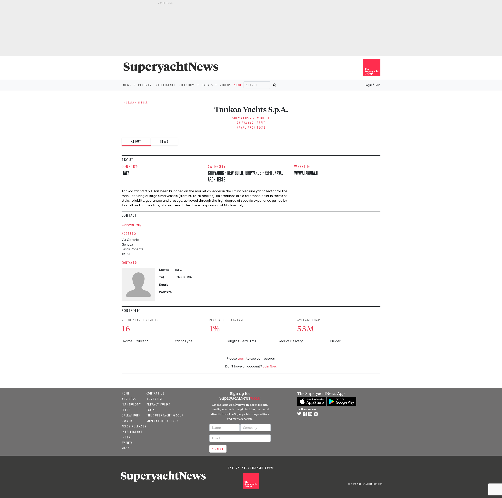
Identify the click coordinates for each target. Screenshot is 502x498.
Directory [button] (187, 85)
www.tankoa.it (306, 173)
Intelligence (165, 85)
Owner (127, 421)
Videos (225, 85)
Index (126, 437)
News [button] (128, 85)
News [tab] (164, 141)
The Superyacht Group (165, 415)
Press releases (134, 426)
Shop (238, 85)
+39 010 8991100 (186, 277)
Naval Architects (251, 127)
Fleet (126, 410)
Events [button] (208, 85)
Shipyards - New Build (251, 118)
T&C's (150, 410)
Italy (125, 173)
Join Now (269, 366)
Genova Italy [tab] (131, 225)
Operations (131, 415)
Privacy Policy (158, 404)
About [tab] (136, 141)
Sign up (218, 449)
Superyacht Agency (162, 421)
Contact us (155, 393)
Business (129, 399)
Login (242, 358)
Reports (144, 85)
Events (127, 442)
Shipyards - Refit (251, 122)
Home (126, 393)
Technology (131, 404)
